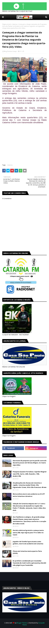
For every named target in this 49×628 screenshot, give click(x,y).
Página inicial (6, 24)
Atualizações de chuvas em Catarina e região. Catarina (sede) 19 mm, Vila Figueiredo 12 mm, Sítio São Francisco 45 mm (29, 485)
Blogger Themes (22, 623)
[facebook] (13, 448)
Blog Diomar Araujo (10, 51)
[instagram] (36, 448)
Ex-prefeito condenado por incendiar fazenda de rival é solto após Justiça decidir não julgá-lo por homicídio (29, 563)
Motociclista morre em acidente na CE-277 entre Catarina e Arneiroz (29, 495)
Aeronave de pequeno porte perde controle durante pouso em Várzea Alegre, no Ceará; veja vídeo (29, 463)
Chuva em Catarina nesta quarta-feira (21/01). (27, 552)
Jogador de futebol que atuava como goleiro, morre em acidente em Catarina (28, 542)
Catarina (14, 24)
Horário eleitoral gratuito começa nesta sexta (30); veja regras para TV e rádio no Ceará (28, 532)
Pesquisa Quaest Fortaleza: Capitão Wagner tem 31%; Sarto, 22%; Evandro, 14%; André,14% (30, 474)
